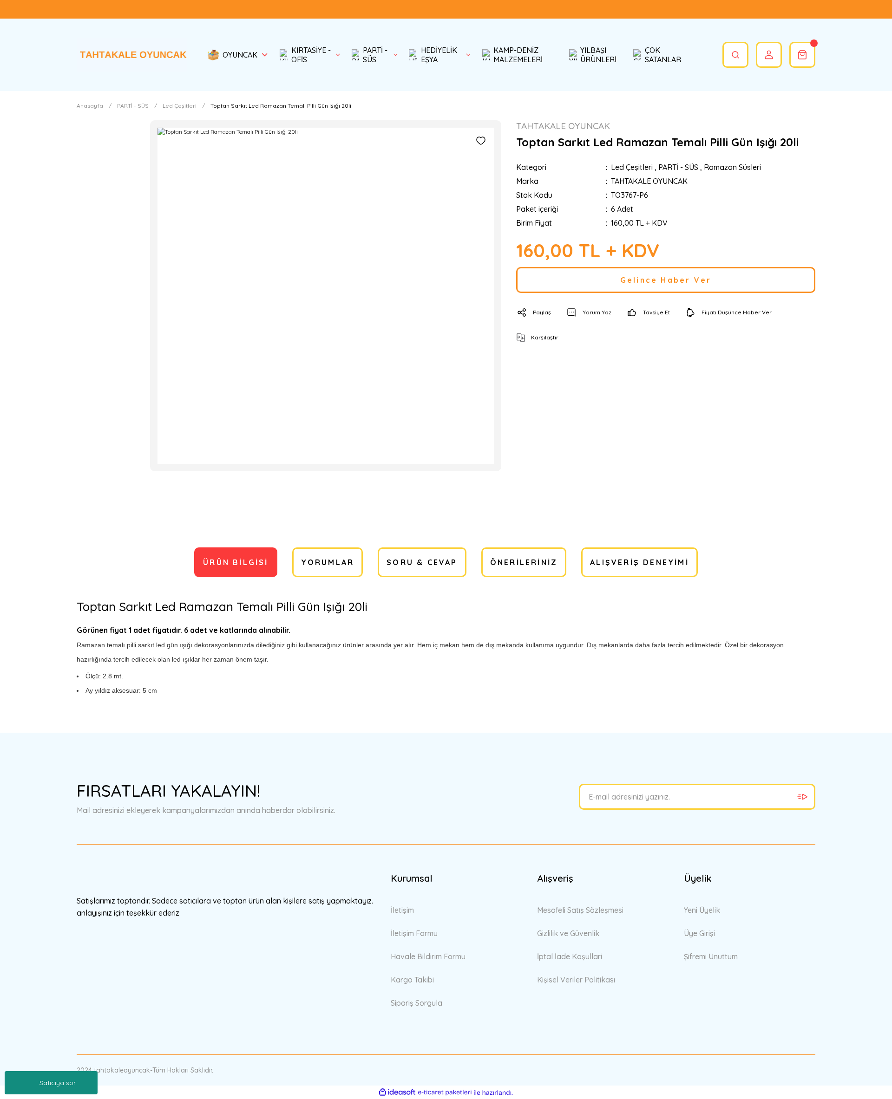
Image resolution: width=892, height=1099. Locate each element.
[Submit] (802, 797)
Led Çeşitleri (632, 167)
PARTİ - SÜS (678, 167)
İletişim (402, 910)
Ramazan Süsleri (732, 167)
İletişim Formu (414, 933)
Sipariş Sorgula (416, 1003)
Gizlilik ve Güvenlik (568, 933)
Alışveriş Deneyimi (639, 562)
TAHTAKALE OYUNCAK (649, 181)
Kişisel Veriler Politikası (576, 979)
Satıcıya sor (57, 1083)
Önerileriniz (524, 562)
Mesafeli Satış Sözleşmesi (580, 910)
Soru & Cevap (422, 562)
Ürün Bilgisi (235, 562)
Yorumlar (327, 562)
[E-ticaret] (445, 1092)
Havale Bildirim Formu (428, 956)
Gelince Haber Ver (665, 280)
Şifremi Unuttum (711, 956)
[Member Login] (769, 55)
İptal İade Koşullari (569, 956)
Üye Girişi (699, 933)
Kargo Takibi (412, 979)
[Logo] (132, 54)
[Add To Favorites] (480, 140)
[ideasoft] (397, 1092)
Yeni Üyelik (702, 910)
